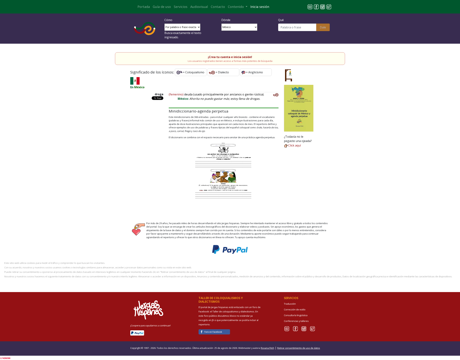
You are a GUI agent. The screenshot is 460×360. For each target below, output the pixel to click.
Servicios (180, 6)
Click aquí (294, 145)
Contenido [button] (236, 6)
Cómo (168, 20)
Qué (281, 20)
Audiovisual (199, 6)
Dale (323, 27)
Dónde (225, 20)
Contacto (218, 6)
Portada (143, 6)
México (139, 87)
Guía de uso (162, 6)
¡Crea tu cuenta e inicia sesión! (230, 57)
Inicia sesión (259, 6)
